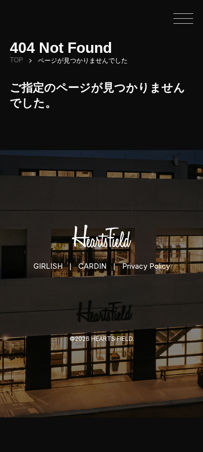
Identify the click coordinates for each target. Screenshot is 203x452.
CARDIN (92, 266)
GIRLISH (48, 266)
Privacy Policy (146, 266)
